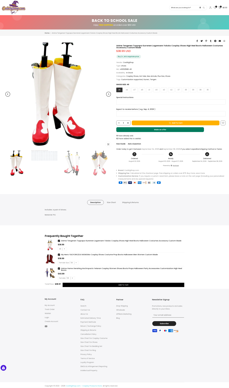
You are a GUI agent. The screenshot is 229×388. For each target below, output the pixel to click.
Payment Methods (88, 322)
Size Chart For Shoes (89, 342)
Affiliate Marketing (123, 314)
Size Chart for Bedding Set (91, 346)
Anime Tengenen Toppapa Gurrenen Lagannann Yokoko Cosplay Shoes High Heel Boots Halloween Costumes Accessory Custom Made (121, 240)
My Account (50, 305)
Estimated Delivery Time (91, 318)
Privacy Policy (86, 354)
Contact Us (85, 310)
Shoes (167, 76)
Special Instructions (124, 97)
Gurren (146, 79)
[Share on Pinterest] (206, 41)
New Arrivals (152, 76)
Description (95, 202)
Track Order (50, 309)
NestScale (176, 165)
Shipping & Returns (130, 202)
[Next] (108, 94)
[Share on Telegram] (215, 41)
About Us (84, 314)
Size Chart (111, 202)
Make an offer (162, 130)
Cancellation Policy (88, 334)
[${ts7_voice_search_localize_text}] (200, 7)
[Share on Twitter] (202, 41)
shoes (123, 66)
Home (47, 33)
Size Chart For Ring (88, 350)
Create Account (51, 321)
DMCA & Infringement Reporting (94, 366)
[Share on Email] (220, 41)
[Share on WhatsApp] (224, 41)
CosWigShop (128, 62)
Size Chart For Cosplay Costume (94, 338)
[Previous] (7, 94)
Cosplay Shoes (132, 76)
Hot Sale (142, 76)
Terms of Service (88, 358)
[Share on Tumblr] (211, 41)
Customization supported (132, 79)
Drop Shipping (122, 306)
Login (47, 317)
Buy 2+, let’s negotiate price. (128, 56)
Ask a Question (134, 144)
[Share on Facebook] (197, 41)
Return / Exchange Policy (91, 326)
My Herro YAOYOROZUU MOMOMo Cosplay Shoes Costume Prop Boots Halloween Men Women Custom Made (109, 254)
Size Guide (120, 144)
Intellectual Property (89, 370)
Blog (118, 318)
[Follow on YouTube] (46, 326)
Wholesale (120, 310)
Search (83, 306)
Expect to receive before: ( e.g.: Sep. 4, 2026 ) (135, 109)
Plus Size (161, 76)
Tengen (153, 79)
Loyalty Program (87, 362)
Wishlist (48, 313)
